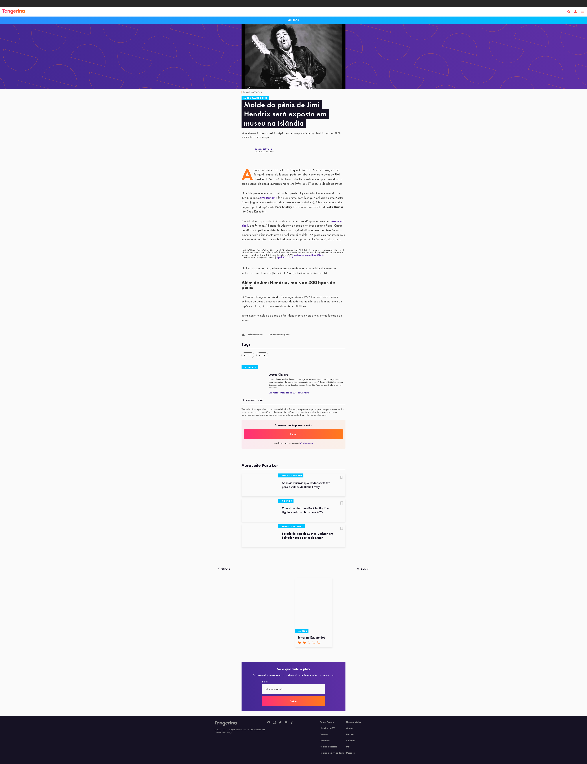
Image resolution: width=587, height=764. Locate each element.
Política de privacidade (332, 753)
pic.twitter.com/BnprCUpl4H (309, 255)
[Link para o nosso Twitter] (280, 722)
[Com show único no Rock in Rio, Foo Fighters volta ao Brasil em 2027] (260, 510)
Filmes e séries (353, 722)
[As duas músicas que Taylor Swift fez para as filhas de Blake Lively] (260, 484)
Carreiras (325, 740)
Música (350, 734)
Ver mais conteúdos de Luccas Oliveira (289, 392)
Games (349, 728)
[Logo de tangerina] (13, 11)
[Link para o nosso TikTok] (291, 722)
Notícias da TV (327, 728)
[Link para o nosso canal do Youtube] (286, 722)
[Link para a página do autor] (248, 150)
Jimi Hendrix (268, 198)
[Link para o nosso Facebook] (268, 722)
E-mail (265, 681)
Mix (348, 746)
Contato (324, 734)
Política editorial (328, 746)
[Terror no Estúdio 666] (313, 605)
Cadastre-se (306, 443)
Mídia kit (350, 753)
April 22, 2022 (285, 257)
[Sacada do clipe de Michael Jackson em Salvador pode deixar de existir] (260, 535)
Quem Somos (327, 722)
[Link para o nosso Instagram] (274, 722)
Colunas (350, 740)
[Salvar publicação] (341, 478)
